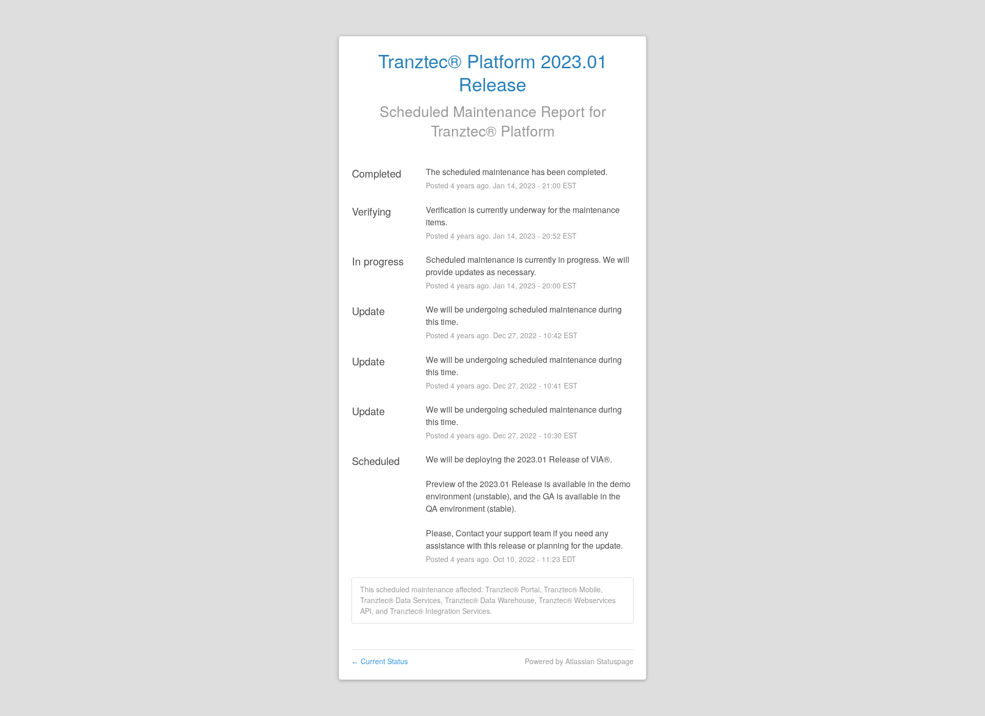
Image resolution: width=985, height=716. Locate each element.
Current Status (379, 661)
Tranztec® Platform (493, 130)
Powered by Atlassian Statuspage (579, 661)
